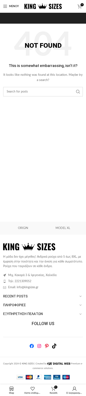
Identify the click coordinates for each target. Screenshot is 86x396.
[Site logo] (43, 6)
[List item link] (43, 281)
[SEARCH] (78, 91)
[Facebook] (31, 345)
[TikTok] (54, 345)
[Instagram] (39, 345)
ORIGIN (23, 228)
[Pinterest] (46, 345)
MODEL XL (63, 228)
